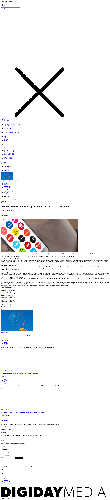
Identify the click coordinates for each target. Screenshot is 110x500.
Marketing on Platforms (9, 153)
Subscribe (3, 120)
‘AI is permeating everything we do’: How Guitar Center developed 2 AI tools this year (22, 412)
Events (14, 132)
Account (3, 446)
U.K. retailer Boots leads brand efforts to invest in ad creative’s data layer (19, 373)
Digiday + (6, 132)
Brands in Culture (8, 156)
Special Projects (7, 166)
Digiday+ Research (8, 167)
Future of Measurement (6, 370)
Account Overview (8, 128)
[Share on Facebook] (3, 295)
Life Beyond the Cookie (9, 154)
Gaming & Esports (8, 157)
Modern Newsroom (8, 158)
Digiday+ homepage (8, 125)
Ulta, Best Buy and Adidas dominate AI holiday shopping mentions (16, 180)
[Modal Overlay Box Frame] (12, 458)
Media (5, 183)
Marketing (6, 184)
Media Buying (7, 186)
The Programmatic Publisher (10, 150)
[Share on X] (4, 295)
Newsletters (6, 170)
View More (3, 309)
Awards (18, 132)
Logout (5, 129)
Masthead (6, 482)
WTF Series (6, 169)
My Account (4, 163)
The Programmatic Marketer (10, 151)
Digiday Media (7, 484)
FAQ (5, 127)
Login (7, 120)
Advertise (6, 480)
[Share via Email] (6, 295)
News (2, 132)
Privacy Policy (7, 481)
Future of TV (7, 187)
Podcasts (11, 132)
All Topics (6, 160)
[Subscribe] (3, 119)
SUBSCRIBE (4, 201)
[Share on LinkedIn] (1, 295)
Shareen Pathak (6, 210)
